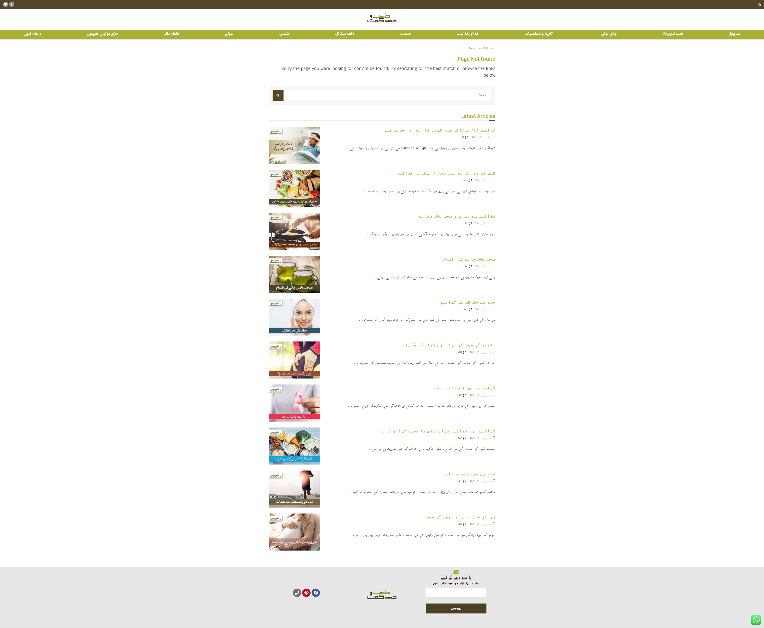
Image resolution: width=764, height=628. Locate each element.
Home (471, 48)
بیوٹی (229, 33)
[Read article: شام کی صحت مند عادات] (294, 489)
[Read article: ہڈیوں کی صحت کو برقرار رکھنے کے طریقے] (294, 360)
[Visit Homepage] (382, 17)
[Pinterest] (306, 593)
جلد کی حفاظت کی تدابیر (467, 301)
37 (466, 266)
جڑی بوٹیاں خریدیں (102, 33)
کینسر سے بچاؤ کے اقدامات (464, 387)
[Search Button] (759, 4)
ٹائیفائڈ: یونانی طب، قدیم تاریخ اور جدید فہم (439, 129)
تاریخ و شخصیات (538, 33)
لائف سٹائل (345, 33)
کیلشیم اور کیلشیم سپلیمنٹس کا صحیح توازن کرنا (437, 430)
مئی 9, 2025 (483, 180)
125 (465, 180)
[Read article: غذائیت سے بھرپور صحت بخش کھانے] (294, 231)
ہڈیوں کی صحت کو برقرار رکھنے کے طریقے (448, 344)
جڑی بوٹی (609, 33)
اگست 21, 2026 (481, 137)
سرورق (734, 33)
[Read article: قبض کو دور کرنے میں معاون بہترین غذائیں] (294, 188)
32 (460, 395)
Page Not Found (486, 48)
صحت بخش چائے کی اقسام (468, 258)
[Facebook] (316, 593)
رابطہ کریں (32, 33)
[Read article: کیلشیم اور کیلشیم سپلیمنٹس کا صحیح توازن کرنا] (294, 446)
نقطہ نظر (171, 33)
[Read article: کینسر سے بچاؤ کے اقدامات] (294, 403)
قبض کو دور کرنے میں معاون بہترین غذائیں (446, 172)
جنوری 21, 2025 (480, 352)
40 (466, 309)
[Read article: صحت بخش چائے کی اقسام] (294, 274)
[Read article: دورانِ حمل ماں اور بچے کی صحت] (294, 532)
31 (466, 223)
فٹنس (284, 33)
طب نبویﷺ (673, 33)
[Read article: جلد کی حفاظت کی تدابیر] (294, 317)
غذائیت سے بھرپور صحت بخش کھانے (457, 215)
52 (460, 438)
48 (460, 352)
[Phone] (297, 593)
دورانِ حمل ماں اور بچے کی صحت (460, 516)
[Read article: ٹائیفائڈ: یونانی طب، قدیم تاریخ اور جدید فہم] (294, 145)
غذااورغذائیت (467, 33)
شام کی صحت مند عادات (470, 473)
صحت (405, 33)
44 (460, 524)
